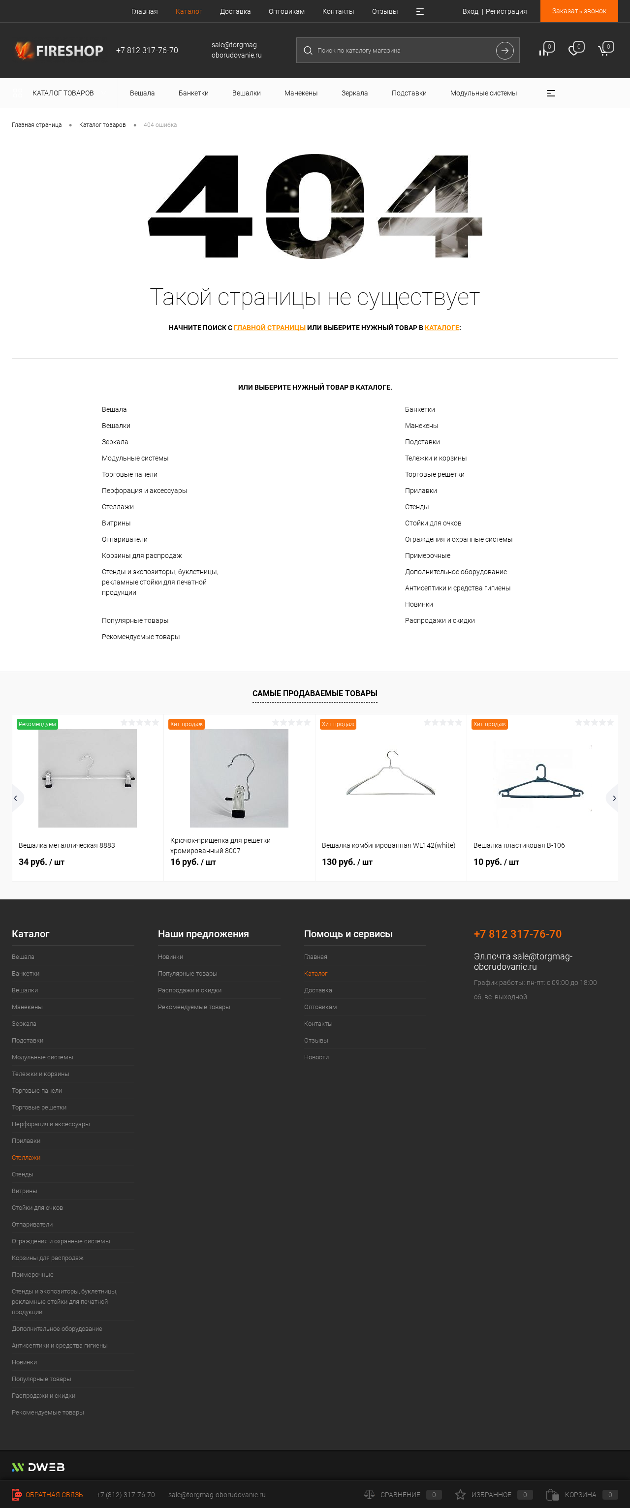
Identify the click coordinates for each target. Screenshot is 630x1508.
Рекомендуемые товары (141, 637)
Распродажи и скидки (440, 620)
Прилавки (421, 490)
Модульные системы (135, 458)
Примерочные (427, 555)
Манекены (422, 426)
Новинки (419, 604)
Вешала (114, 409)
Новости (316, 1057)
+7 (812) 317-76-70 (125, 1495)
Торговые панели (130, 474)
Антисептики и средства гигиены (458, 588)
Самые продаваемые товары (315, 693)
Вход (470, 11)
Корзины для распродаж (142, 555)
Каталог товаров (63, 93)
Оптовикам (287, 11)
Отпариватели (125, 539)
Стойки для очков (433, 523)
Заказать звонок (579, 11)
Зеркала (115, 442)
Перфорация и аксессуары (145, 490)
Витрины (116, 523)
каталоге (442, 328)
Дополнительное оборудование (456, 572)
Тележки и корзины (436, 458)
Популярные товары (135, 620)
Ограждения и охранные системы (459, 539)
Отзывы (385, 11)
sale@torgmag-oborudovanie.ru (523, 961)
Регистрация (506, 11)
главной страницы (270, 328)
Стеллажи (118, 507)
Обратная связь (53, 1495)
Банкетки (420, 409)
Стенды (417, 507)
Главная (144, 11)
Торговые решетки (435, 474)
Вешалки (116, 426)
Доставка (235, 11)
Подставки (422, 442)
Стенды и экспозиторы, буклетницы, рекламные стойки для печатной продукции (160, 582)
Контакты (338, 11)
